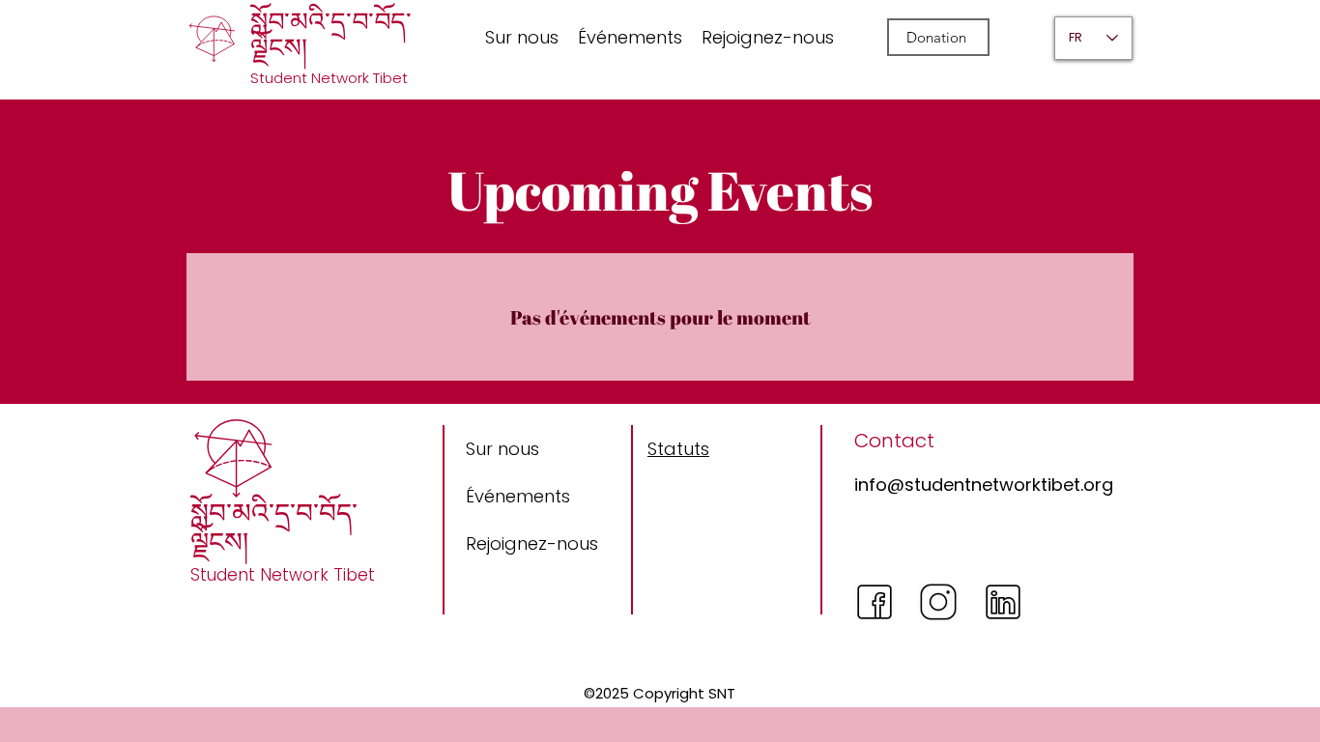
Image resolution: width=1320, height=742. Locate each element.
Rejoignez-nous (532, 543)
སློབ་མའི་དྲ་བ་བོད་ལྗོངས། (331, 35)
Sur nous (502, 449)
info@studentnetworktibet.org (983, 484)
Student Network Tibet (329, 78)
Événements (518, 496)
